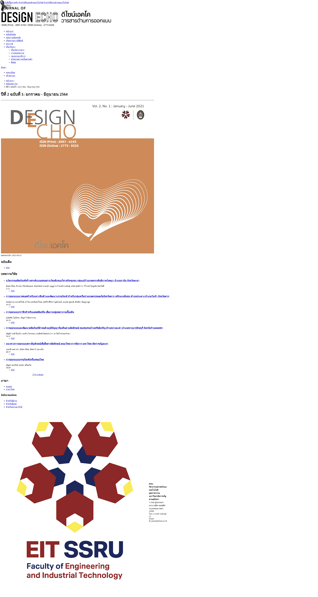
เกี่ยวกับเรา (10, 47)
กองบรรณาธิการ (18, 56)
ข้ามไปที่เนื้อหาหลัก (9, 2)
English (9, 386)
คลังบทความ (12, 84)
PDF (8, 268)
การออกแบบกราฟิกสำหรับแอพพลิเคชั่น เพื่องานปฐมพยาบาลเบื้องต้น (40, 312)
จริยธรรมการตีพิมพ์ (14, 41)
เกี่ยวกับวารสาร (17, 50)
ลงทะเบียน (10, 72)
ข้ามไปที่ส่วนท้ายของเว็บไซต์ (56, 2)
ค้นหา (3, 67)
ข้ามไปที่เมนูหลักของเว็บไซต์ (31, 2)
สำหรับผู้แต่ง (11, 404)
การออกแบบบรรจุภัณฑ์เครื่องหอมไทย (25, 359)
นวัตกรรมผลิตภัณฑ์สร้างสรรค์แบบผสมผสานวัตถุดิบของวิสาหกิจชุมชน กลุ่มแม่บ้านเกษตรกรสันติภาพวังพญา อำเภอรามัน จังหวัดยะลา (72, 280)
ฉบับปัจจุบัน (11, 34)
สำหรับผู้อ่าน (11, 401)
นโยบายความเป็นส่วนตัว (21, 59)
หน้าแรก (9, 31)
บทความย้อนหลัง (13, 37)
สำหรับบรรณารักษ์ (14, 407)
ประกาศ (9, 44)
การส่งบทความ (17, 53)
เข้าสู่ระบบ (10, 76)
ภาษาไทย (10, 389)
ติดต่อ (13, 62)
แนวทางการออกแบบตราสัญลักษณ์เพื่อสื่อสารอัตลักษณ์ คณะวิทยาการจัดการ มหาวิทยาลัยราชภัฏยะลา (57, 343)
